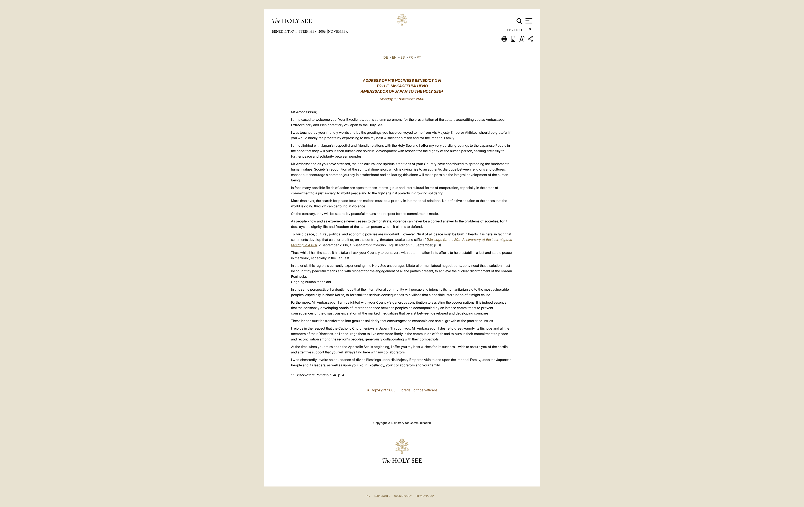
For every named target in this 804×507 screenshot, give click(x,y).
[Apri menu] (528, 20)
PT (419, 57)
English (516, 31)
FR (411, 57)
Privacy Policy (425, 495)
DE (385, 57)
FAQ (368, 495)
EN (394, 57)
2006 (322, 31)
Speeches (308, 31)
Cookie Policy (403, 495)
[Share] (531, 39)
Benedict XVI (285, 31)
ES (403, 57)
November (338, 31)
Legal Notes (382, 495)
